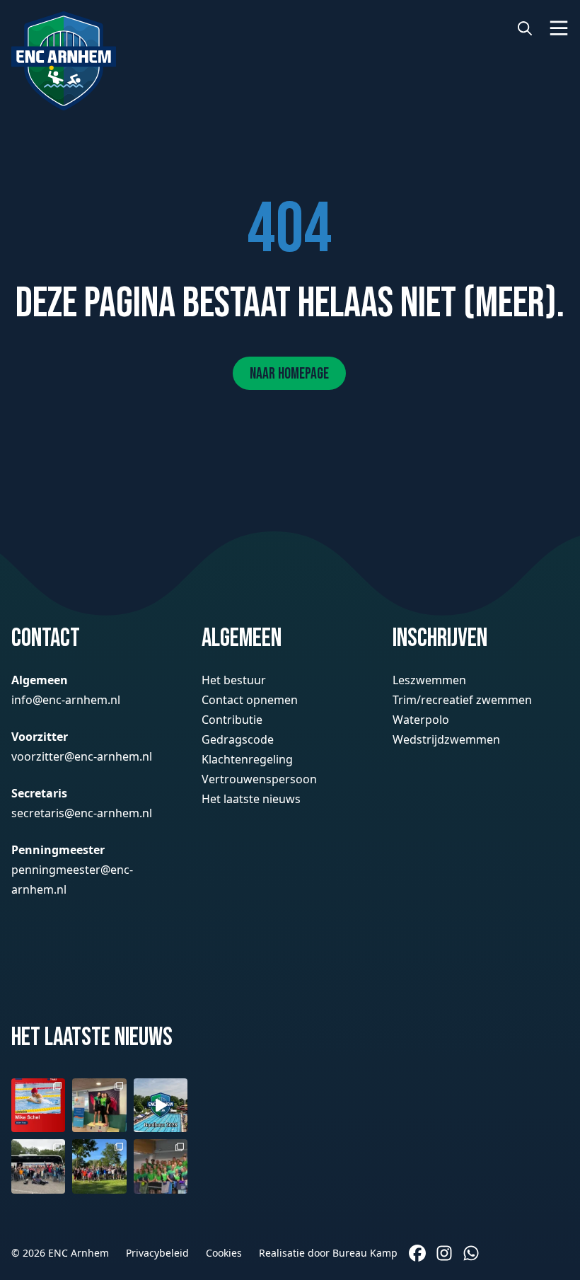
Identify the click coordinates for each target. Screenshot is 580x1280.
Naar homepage (289, 374)
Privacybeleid (157, 1252)
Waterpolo (421, 719)
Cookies (224, 1252)
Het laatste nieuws (251, 799)
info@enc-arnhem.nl (65, 700)
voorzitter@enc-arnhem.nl (81, 756)
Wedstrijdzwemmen (446, 739)
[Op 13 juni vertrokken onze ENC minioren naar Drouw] (38, 1166)
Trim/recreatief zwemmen (462, 700)
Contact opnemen (250, 700)
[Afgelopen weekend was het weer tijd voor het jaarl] (99, 1166)
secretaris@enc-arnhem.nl (81, 813)
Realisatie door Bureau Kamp (328, 1252)
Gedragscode (238, 739)
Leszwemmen (429, 680)
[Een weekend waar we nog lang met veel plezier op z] (160, 1105)
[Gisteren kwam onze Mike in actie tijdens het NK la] (38, 1105)
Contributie (232, 719)
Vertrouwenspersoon (259, 779)
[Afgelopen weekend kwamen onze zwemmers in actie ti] (99, 1105)
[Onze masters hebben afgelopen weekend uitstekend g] (160, 1166)
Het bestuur (234, 680)
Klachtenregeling (247, 759)
